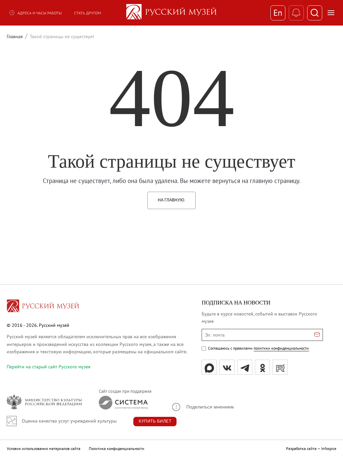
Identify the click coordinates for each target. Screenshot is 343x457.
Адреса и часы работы (39, 12)
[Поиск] (314, 12)
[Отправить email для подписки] (317, 335)
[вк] (226, 367)
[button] (202, 407)
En (277, 12)
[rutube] (280, 367)
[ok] (262, 367)
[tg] (244, 367)
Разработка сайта (301, 448)
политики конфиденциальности (281, 348)
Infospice (328, 448)
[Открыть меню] (331, 13)
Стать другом (87, 12)
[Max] (209, 367)
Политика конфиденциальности (116, 448)
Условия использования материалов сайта (43, 448)
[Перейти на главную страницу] (43, 306)
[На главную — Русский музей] (171, 12)
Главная (15, 36)
